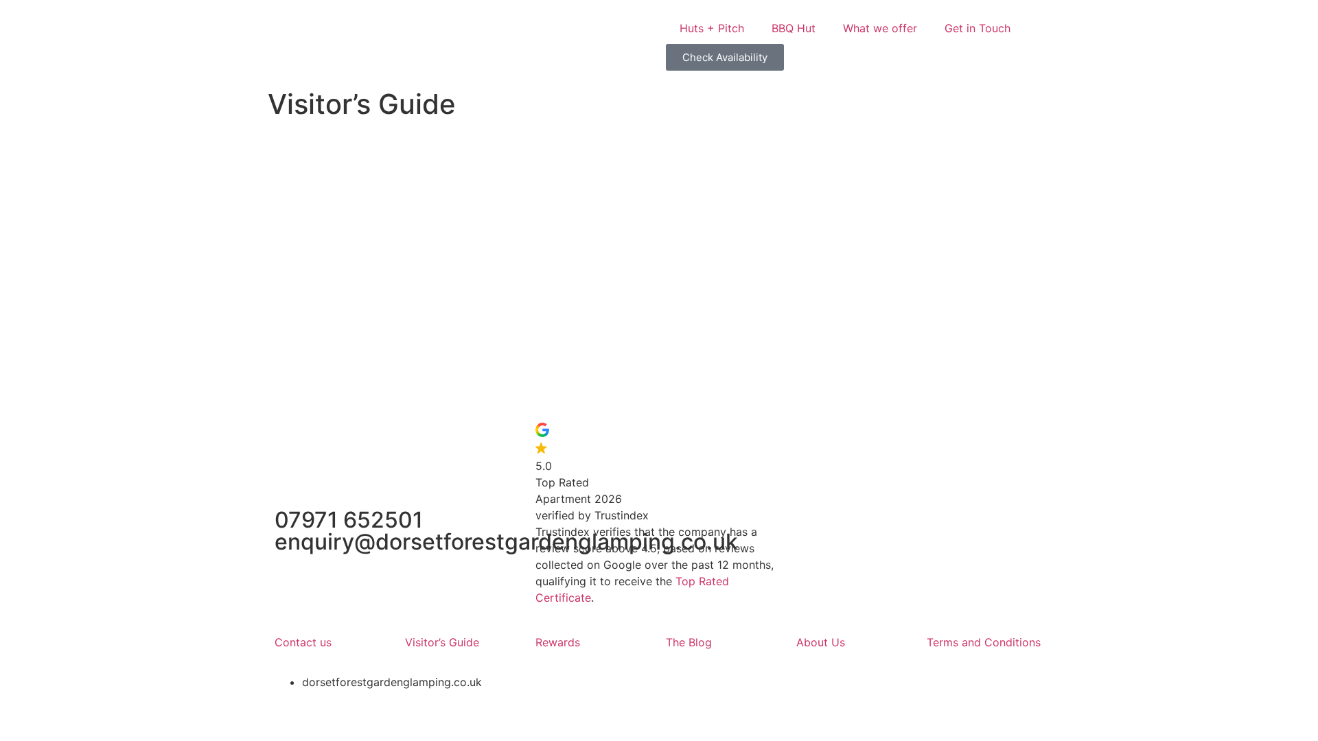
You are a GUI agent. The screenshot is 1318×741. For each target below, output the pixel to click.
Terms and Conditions (984, 642)
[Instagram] (851, 440)
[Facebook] (813, 440)
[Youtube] (889, 440)
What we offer (880, 28)
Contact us (303, 642)
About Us (822, 642)
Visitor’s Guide (442, 642)
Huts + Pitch (712, 28)
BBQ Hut (794, 28)
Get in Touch (977, 28)
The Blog (689, 642)
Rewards (557, 642)
